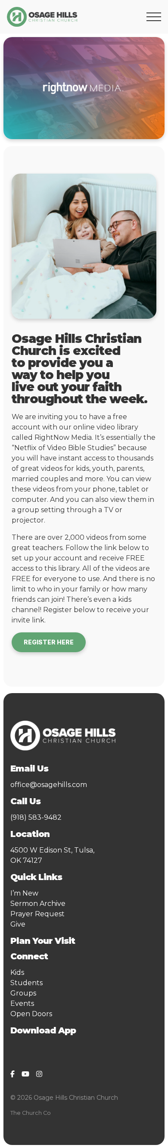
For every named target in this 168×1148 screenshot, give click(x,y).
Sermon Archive (37, 903)
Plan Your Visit (42, 941)
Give (17, 924)
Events (22, 1003)
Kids (17, 972)
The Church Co (30, 1113)
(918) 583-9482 (36, 817)
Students (26, 983)
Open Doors (31, 1014)
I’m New (24, 893)
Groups (23, 993)
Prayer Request (37, 914)
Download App (43, 1030)
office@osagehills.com (48, 785)
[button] (153, 16)
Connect (31, 956)
